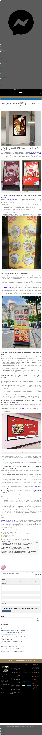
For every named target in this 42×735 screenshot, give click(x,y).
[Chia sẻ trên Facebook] (18, 558)
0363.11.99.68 (35, 667)
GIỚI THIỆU (8, 96)
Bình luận (4, 583)
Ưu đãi (2, 731)
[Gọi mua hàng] (0, 0)
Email (3, 598)
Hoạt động (19, 102)
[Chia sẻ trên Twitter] (20, 558)
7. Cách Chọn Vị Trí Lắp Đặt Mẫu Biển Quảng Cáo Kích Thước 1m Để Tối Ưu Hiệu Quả (19, 551)
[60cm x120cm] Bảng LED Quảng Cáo (14, 641)
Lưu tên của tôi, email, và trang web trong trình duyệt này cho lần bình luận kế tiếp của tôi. (21, 608)
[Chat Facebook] (21, 43)
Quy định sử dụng (26, 674)
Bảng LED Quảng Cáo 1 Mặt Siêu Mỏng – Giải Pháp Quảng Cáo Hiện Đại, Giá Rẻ (17, 636)
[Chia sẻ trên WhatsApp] (16, 558)
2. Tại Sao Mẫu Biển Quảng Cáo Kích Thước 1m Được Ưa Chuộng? (15, 544)
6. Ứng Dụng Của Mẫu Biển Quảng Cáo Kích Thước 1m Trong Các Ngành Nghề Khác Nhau (20, 549)
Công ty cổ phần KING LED (30, 726)
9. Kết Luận (4, 553)
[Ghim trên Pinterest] (24, 558)
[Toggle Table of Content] (36, 542)
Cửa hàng (3, 734)
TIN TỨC (27, 96)
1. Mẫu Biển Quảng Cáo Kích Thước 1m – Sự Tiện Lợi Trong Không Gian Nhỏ (17, 543)
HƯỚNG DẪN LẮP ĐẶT (21, 96)
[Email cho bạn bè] (22, 558)
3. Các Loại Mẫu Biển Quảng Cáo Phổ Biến (10, 545)
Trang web (4, 603)
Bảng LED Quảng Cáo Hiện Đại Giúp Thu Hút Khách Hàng (13, 630)
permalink (33, 561)
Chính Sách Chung (26, 676)
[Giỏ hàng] (40, 93)
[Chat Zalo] (1, 44)
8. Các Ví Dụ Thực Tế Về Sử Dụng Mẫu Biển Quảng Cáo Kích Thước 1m (16, 552)
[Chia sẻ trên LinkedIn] (26, 558)
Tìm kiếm (2, 616)
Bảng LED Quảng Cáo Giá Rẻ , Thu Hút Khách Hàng (11, 634)
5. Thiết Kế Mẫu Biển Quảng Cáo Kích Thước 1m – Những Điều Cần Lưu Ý (16, 548)
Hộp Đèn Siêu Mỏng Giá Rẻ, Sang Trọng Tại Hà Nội (11, 632)
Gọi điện (3, 728)
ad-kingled (26, 109)
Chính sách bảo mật (27, 666)
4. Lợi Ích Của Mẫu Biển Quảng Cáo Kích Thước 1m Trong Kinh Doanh (16, 547)
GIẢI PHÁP (13, 96)
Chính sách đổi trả (26, 672)
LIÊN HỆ (32, 96)
